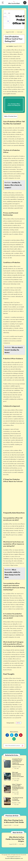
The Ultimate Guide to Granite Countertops (17, 799)
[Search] (24, 2)
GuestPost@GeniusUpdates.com (14, 858)
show (15, 116)
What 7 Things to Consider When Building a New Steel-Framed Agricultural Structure (18, 787)
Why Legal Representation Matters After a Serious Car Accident (18, 774)
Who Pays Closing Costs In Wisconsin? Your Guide (14, 821)
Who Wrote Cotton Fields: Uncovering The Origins (15, 839)
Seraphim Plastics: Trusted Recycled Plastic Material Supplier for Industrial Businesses (18, 761)
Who (19, 722)
